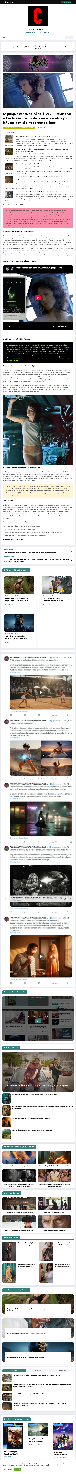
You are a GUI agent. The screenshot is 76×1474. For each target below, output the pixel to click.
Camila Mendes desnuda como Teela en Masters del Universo (63, 1244)
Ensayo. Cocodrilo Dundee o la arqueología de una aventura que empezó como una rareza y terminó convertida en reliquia (17, 599)
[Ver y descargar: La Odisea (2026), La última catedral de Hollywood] (19, 623)
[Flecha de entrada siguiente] (71, 560)
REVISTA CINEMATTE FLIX (27, 128)
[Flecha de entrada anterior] (71, 551)
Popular (38, 1370)
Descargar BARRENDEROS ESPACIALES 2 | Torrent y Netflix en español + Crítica (61, 1453)
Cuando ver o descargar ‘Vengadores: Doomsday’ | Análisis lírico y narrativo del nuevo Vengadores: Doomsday (40, 1404)
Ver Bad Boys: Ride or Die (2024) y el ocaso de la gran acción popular (37, 1085)
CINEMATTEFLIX (37, 29)
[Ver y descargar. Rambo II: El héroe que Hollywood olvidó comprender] (57, 585)
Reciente (14, 1370)
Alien (26, 478)
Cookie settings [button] (7, 1469)
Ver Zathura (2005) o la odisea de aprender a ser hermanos (31, 1118)
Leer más (44, 146)
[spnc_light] (71, 37)
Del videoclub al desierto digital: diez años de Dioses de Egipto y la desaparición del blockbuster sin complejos (42, 1107)
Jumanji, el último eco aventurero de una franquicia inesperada (32, 1130)
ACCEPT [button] (17, 1469)
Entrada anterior (8, 549)
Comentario (62, 1370)
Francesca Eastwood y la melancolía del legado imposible (25, 1244)
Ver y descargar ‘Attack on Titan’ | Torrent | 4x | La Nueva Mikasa (11, 1452)
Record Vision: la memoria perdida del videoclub (30, 164)
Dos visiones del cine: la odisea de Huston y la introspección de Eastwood (30, 553)
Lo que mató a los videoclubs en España (54, 1212)
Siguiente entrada (9, 556)
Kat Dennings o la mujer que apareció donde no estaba (62, 1265)
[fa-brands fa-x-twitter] (64, 2)
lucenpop (10, 596)
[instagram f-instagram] (66, 2)
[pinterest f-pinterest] (68, 2)
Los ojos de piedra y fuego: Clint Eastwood (54, 1230)
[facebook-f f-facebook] (62, 2)
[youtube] (70, 2)
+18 (38, 1021)
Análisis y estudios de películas (11, 128)
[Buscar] (67, 37)
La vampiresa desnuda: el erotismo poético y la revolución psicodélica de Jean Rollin (54, 1185)
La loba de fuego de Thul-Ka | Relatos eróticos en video (54, 1166)
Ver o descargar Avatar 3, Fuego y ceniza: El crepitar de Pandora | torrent (37, 136)
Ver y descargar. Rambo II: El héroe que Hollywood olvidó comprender (36, 192)
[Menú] (4, 37)
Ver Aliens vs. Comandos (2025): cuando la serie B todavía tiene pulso (34, 1094)
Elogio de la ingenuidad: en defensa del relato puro (19, 1230)
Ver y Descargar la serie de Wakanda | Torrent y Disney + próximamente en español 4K (36, 1440)
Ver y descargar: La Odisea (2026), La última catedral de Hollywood (16, 637)
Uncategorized (8, 1424)
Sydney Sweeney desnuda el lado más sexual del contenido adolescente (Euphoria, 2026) (26, 1265)
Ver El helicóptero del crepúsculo (19, 1166)
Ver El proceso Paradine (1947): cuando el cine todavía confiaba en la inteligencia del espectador (19, 1185)
